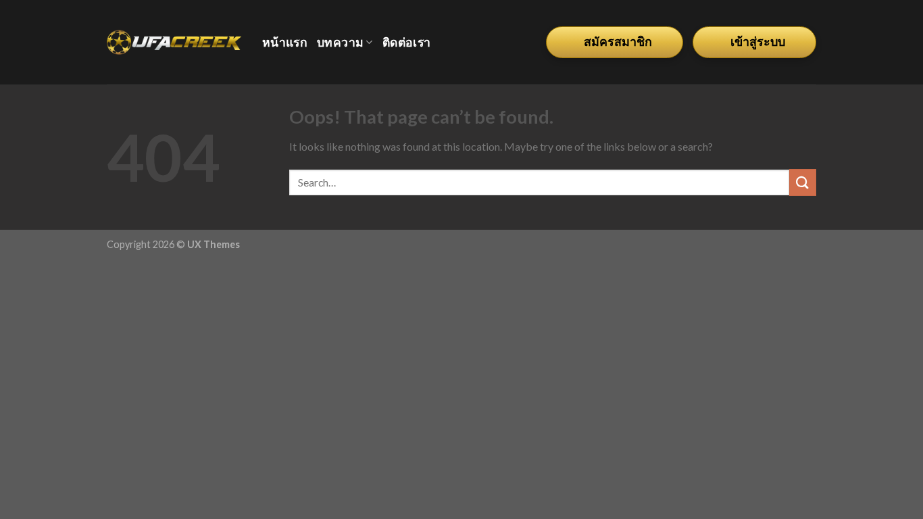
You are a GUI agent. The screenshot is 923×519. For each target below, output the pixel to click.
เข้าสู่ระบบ (757, 42)
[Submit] (802, 182)
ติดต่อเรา (406, 42)
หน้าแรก (284, 42)
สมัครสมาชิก (618, 42)
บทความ (340, 42)
